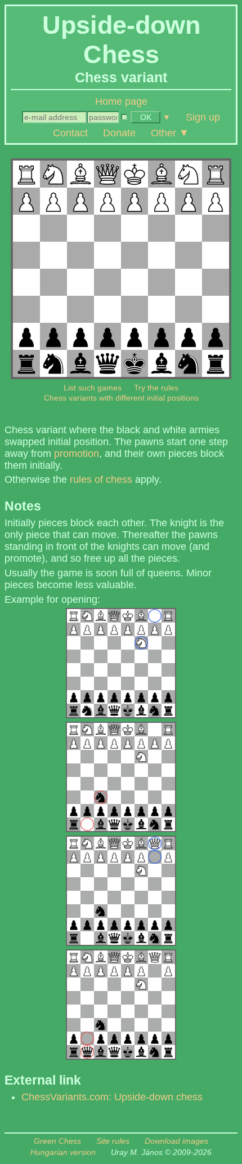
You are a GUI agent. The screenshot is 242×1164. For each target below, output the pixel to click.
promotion (76, 453)
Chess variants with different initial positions (121, 397)
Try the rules (156, 387)
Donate (119, 133)
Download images (176, 1141)
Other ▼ (170, 133)
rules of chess (101, 479)
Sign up (203, 117)
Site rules (112, 1141)
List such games (93, 387)
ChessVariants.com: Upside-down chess (112, 1097)
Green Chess (57, 1141)
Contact (70, 133)
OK (145, 117)
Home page (121, 101)
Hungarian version (63, 1152)
